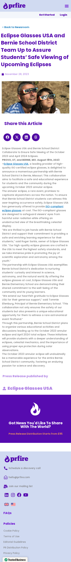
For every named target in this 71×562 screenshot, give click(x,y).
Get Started (47, 15)
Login (63, 15)
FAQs (7, 513)
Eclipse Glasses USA (16, 164)
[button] (67, 6)
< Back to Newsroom (15, 27)
